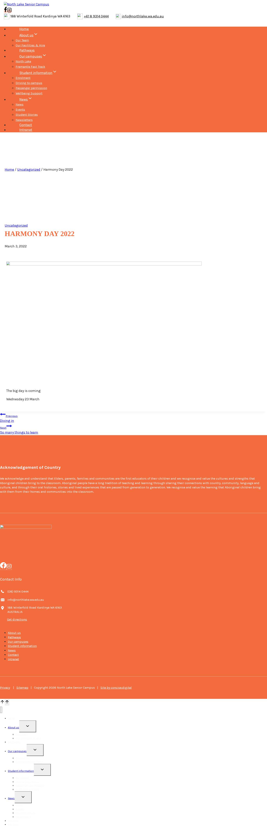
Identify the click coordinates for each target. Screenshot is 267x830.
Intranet (25, 130)
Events (20, 109)
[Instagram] (9, 567)
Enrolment (23, 78)
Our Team (22, 40)
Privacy (5, 687)
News (19, 104)
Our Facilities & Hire (30, 45)
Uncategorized (28, 169)
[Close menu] (1, 710)
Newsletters (24, 120)
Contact (25, 125)
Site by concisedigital (116, 687)
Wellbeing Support (29, 93)
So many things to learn (19, 430)
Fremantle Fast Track (30, 67)
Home (24, 29)
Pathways (27, 50)
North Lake (23, 61)
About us (14, 633)
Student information (22, 646)
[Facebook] (3, 567)
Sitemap (22, 687)
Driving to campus (29, 83)
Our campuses (18, 641)
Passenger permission (31, 88)
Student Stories (27, 114)
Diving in (9, 418)
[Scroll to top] (2, 702)
